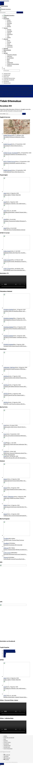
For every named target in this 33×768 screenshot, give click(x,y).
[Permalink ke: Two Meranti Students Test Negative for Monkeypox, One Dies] (6, 151)
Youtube (7, 759)
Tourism (6, 557)
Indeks (5, 736)
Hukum (2, 461)
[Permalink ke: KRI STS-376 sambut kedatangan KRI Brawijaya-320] (6, 432)
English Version (7, 135)
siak (5, 656)
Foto (5, 425)
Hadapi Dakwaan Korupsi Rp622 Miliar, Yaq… (15, 480)
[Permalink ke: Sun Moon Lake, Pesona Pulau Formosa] (17, 535)
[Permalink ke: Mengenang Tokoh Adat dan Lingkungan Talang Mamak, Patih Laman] (6, 441)
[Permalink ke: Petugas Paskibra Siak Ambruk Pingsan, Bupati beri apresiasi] (6, 374)
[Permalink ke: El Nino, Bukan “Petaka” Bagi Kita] (17, 191)
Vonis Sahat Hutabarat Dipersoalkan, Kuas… (15, 489)
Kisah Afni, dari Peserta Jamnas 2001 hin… (15, 404)
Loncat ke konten (4, 1)
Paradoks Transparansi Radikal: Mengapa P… (15, 221)
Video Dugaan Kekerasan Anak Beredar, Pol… (15, 507)
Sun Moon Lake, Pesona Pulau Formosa (14, 540)
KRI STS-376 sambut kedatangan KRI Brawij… (15, 435)
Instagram (7, 758)
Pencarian (19, 12)
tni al (5, 653)
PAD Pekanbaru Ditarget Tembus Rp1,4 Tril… (15, 320)
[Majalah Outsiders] (5, 9)
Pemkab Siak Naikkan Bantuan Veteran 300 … (15, 386)
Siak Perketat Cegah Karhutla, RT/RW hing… (15, 369)
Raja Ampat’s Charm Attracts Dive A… (13, 145)
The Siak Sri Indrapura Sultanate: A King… (14, 137)
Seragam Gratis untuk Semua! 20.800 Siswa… (15, 346)
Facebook (7, 755)
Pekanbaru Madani (8, 309)
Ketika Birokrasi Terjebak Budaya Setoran (14, 230)
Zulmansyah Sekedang (9, 652)
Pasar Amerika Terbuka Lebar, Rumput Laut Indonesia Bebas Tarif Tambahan (16, 91)
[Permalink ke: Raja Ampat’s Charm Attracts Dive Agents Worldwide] (6, 142)
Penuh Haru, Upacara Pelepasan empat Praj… (15, 453)
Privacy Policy (7, 742)
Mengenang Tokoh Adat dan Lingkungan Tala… (16, 444)
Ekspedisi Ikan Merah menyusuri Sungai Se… (15, 554)
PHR (5, 655)
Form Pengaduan (8, 748)
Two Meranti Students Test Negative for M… (15, 154)
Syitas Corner (7, 251)
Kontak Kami (7, 747)
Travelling (6, 538)
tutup (2, 2)
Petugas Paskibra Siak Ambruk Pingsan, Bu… (15, 377)
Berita (5, 161)
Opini (5, 193)
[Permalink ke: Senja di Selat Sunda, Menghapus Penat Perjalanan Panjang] (6, 258)
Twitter (7, 756)
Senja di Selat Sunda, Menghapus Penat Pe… (15, 261)
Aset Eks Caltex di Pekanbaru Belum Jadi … (15, 311)
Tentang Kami (7, 745)
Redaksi (6, 740)
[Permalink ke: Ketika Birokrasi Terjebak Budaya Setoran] (6, 226)
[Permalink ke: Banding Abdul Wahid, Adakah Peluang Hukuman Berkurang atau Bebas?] (6, 209)
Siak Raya (12, 367)
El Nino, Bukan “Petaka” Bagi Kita (12, 195)
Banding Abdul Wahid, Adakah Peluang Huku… (15, 212)
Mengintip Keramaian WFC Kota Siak (13, 545)
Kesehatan (15, 153)
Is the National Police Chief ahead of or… (14, 172)
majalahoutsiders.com (9, 650)
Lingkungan (6, 367)
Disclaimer (6, 744)
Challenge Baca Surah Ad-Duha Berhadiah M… (15, 515)
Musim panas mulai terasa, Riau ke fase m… (15, 427)
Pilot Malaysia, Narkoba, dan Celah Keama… (15, 203)
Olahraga (6, 548)
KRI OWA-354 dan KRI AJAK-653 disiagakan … (15, 458)
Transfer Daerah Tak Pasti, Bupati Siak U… (14, 395)
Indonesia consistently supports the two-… (15, 163)
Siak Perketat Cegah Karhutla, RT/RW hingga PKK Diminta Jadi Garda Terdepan (15, 89)
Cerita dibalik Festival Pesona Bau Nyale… (15, 559)
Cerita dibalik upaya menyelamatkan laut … (15, 270)
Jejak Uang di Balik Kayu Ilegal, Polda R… (14, 498)
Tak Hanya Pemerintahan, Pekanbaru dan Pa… (15, 337)
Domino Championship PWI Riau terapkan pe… (16, 549)
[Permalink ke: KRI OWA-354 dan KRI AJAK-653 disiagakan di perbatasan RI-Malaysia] (9, 454)
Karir (5, 739)
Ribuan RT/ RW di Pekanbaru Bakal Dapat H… (15, 328)
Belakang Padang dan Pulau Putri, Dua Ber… (15, 252)
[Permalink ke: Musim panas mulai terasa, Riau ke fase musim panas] (17, 424)
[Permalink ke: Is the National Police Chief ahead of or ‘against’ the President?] (6, 168)
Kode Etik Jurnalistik (9, 737)
